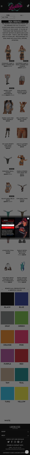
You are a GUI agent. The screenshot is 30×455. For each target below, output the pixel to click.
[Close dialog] (28, 218)
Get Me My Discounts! (8, 227)
